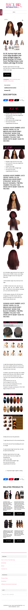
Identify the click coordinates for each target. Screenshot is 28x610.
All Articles (3, 563)
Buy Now (7, 74)
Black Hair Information (14, 5)
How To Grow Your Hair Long (8, 560)
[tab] (14, 85)
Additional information (10, 88)
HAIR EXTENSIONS (13, 79)
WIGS (12, 81)
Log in (18, 606)
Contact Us (4, 569)
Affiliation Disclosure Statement (9, 584)
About (2, 566)
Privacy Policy (4, 578)
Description (7, 85)
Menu (14, 12)
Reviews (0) (7, 90)
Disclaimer (3, 581)
